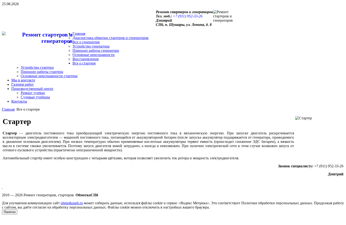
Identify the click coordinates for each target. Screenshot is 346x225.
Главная (8, 109)
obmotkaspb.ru (72, 203)
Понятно (10, 212)
